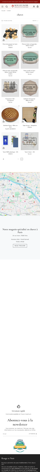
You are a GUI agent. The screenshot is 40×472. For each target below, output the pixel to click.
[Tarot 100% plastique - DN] (10, 141)
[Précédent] (9, 159)
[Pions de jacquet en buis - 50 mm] (10, 33)
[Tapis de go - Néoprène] (30, 115)
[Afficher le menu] (2, 6)
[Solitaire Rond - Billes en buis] (10, 115)
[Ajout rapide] (3, 40)
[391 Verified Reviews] (20, 453)
